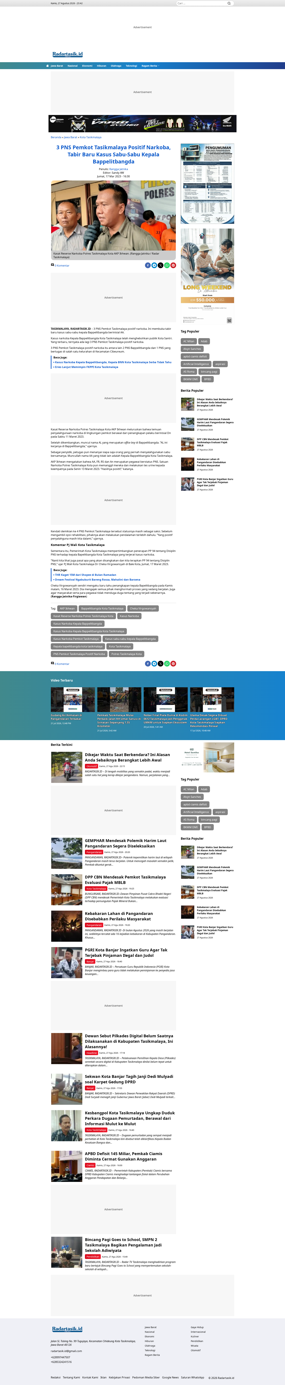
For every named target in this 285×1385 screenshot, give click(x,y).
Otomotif (92, 766)
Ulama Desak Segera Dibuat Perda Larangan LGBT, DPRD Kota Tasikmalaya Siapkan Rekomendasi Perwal (208, 720)
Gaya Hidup (197, 1327)
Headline (92, 1052)
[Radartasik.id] (67, 55)
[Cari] (229, 3)
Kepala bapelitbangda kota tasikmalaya (77, 646)
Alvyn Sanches (192, 349)
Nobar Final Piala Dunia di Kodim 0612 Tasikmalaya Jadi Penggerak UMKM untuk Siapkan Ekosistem (166, 718)
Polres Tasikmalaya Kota (126, 654)
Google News (170, 1377)
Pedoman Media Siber (146, 1377)
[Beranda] (47, 65)
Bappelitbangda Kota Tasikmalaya (102, 608)
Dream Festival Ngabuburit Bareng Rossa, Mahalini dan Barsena (97, 579)
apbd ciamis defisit (195, 356)
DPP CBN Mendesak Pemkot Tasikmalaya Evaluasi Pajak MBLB (212, 442)
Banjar (90, 961)
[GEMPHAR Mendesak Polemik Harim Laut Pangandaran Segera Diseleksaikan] (187, 424)
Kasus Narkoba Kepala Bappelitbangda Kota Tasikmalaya (88, 631)
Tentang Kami (71, 1377)
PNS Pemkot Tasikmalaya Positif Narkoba (79, 654)
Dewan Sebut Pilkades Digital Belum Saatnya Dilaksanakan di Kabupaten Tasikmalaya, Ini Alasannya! (129, 1041)
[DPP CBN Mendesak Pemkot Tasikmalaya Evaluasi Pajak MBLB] (187, 444)
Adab (204, 341)
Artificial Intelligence (196, 364)
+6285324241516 (61, 1362)
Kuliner (195, 1336)
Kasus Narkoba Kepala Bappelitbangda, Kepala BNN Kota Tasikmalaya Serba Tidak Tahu (113, 362)
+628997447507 (60, 1357)
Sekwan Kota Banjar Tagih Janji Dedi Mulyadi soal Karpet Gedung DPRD (129, 1079)
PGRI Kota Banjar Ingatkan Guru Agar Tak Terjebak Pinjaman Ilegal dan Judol (215, 482)
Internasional (198, 1331)
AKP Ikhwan (67, 608)
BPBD (207, 379)
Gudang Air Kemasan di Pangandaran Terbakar (66, 717)
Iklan (103, 1377)
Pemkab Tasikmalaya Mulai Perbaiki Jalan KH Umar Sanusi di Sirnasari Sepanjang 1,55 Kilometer (119, 720)
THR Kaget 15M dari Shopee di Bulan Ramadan (85, 575)
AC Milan (188, 341)
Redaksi (56, 1377)
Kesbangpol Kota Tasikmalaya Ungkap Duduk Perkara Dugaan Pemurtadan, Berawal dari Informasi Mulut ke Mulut (130, 1118)
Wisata (194, 1345)
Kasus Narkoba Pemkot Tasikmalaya (76, 639)
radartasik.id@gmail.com (66, 1351)
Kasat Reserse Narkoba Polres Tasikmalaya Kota (83, 616)
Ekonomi (87, 65)
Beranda (56, 137)
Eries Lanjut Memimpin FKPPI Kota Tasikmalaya (86, 367)
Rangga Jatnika (118, 169)
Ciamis (90, 1165)
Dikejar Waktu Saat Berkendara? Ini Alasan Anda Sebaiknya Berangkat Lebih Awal (215, 402)
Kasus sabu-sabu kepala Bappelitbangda (130, 639)
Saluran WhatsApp (192, 1377)
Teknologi (131, 65)
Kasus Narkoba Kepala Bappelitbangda (77, 623)
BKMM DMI (190, 379)
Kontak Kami (90, 1377)
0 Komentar (61, 265)
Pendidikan (93, 1256)
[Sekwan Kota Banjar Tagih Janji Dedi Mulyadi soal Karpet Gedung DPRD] (66, 1089)
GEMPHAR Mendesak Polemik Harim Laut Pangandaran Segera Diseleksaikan (215, 422)
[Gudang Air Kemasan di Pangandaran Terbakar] (73, 699)
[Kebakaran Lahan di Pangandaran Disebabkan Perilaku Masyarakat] (187, 464)
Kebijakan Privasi (119, 1377)
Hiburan (101, 65)
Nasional (73, 65)
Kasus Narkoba (129, 616)
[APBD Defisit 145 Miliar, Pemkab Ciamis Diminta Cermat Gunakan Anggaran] (66, 1166)
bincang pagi (209, 371)
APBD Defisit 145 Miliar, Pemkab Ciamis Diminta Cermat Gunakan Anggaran (123, 1156)
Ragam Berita (149, 65)
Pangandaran (94, 852)
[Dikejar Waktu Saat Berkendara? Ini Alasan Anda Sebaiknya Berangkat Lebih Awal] (187, 404)
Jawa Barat (57, 65)
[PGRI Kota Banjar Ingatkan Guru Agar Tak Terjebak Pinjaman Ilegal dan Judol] (187, 484)
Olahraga (116, 65)
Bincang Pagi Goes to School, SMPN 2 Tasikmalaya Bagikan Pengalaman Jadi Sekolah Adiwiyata (123, 1245)
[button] (150, 65)
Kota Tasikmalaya (90, 137)
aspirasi (220, 364)
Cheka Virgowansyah (143, 608)
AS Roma (188, 371)
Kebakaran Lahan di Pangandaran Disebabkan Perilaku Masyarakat (211, 462)
